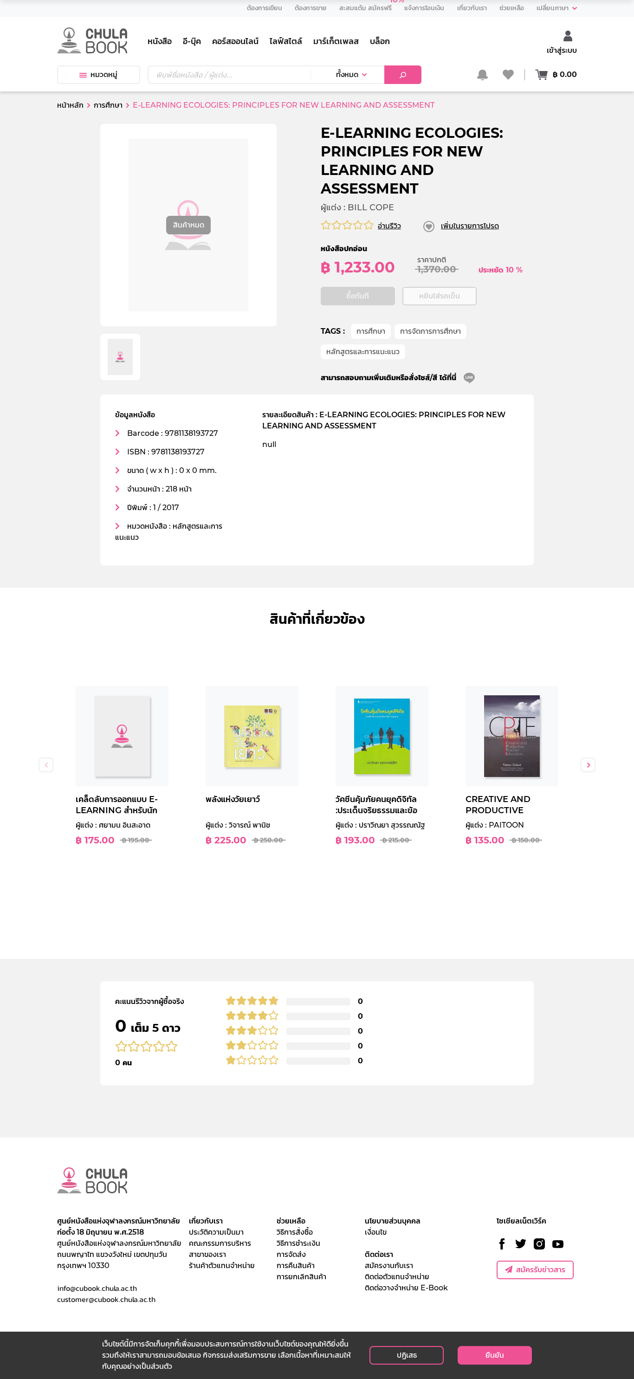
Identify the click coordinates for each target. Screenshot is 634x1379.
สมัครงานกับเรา (389, 1265)
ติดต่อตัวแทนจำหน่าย (397, 1276)
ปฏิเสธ (407, 1355)
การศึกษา (370, 331)
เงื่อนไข (376, 1232)
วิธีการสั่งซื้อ (295, 1232)
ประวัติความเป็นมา (216, 1232)
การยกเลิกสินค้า (301, 1276)
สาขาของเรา (207, 1254)
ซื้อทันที (357, 295)
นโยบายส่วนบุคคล (393, 1221)
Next (588, 764)
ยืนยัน (494, 1355)
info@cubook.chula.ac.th (97, 1288)
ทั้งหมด (347, 74)
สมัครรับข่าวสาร (540, 1269)
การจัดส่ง (291, 1254)
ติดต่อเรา (379, 1254)
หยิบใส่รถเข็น (439, 295)
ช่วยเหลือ (291, 1221)
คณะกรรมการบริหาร (220, 1243)
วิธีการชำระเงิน (298, 1243)
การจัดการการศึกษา (430, 331)
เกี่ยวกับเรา (206, 1221)
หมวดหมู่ (104, 74)
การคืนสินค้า (296, 1265)
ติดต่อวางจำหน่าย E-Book (406, 1287)
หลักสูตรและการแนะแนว (363, 351)
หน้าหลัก (70, 105)
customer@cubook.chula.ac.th (106, 1299)
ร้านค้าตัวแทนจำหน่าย (222, 1265)
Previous (46, 764)
